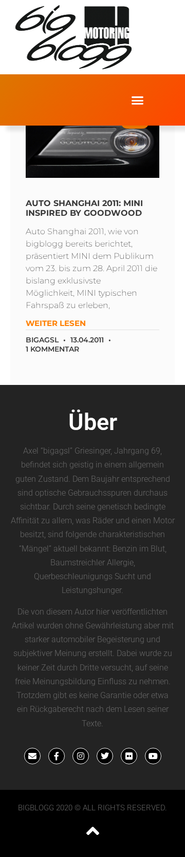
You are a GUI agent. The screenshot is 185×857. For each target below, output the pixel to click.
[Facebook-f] (56, 756)
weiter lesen (56, 323)
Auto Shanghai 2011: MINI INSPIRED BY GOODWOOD (84, 208)
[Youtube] (153, 756)
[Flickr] (129, 756)
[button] (137, 100)
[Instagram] (80, 756)
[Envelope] (32, 756)
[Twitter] (105, 756)
